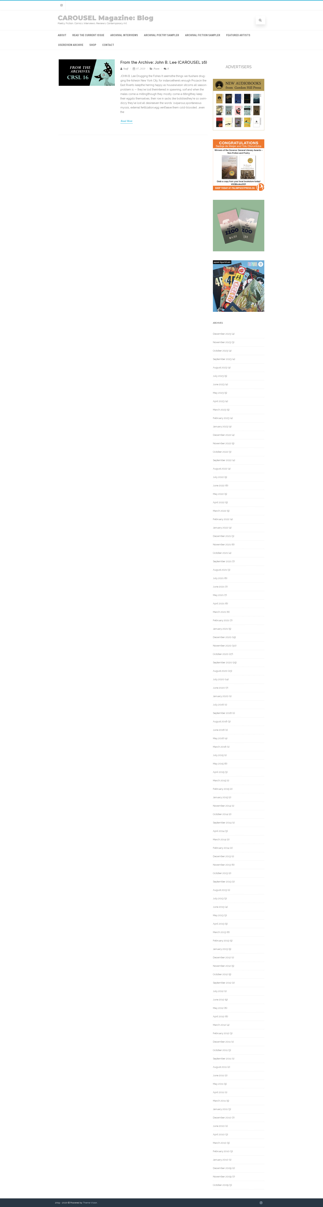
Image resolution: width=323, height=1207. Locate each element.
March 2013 (219, 932)
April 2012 (218, 1016)
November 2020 (222, 645)
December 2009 (222, 1168)
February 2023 (221, 418)
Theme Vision (90, 1202)
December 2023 (222, 333)
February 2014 (221, 847)
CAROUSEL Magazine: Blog (105, 18)
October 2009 (221, 1185)
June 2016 (219, 730)
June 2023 (218, 384)
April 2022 (218, 502)
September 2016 (222, 713)
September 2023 (222, 359)
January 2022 (220, 527)
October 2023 (220, 350)
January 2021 (220, 628)
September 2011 (222, 1058)
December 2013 (222, 856)
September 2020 (222, 662)
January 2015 (220, 797)
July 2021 (218, 578)
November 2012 (222, 965)
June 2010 (219, 1126)
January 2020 (220, 696)
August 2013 (220, 890)
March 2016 (219, 746)
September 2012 (222, 982)
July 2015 (218, 755)
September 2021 (222, 561)
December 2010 (222, 1117)
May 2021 (218, 595)
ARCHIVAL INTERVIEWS (124, 35)
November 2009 (222, 1176)
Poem (156, 68)
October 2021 (220, 553)
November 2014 (222, 805)
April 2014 (218, 831)
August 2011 (220, 1067)
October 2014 (220, 814)
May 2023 (218, 392)
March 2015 (219, 780)
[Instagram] (61, 5)
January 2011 (220, 1109)
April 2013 (218, 923)
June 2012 (218, 999)
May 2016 (218, 738)
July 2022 (218, 477)
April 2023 (218, 401)
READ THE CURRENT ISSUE (88, 35)
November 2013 (222, 864)
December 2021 (222, 536)
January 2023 (220, 426)
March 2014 (219, 839)
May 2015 (218, 763)
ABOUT (62, 35)
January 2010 (220, 1159)
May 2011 (218, 1083)
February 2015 (221, 788)
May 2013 (218, 915)
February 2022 (221, 519)
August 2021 (220, 569)
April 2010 (219, 1134)
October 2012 (220, 974)
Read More (126, 121)
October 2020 (220, 654)
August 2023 (220, 367)
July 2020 (218, 679)
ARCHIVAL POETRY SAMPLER (161, 35)
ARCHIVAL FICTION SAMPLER (202, 35)
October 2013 (220, 873)
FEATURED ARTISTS (238, 35)
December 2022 (222, 435)
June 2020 (219, 687)
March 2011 (219, 1100)
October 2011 (220, 1050)
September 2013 (222, 881)
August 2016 (220, 721)
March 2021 (219, 612)
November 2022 (222, 443)
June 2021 (218, 586)
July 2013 (218, 898)
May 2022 (218, 494)
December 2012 (222, 957)
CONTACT (108, 45)
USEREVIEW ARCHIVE (70, 45)
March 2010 (219, 1142)
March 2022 (219, 510)
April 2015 (218, 772)
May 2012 (218, 1008)
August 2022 (220, 468)
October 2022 (220, 451)
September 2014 (222, 822)
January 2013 (220, 949)
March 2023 (219, 409)
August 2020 (220, 671)
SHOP (92, 45)
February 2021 (221, 620)
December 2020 (222, 637)
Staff (125, 68)
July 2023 (218, 376)
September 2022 (222, 460)
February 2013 (221, 940)
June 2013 (218, 906)
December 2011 (222, 1041)
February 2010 (221, 1151)
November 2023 (222, 342)
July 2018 (218, 704)
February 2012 (221, 1033)
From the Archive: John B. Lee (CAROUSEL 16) (163, 62)
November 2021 (222, 544)
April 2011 (218, 1092)
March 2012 (219, 1024)
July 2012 (218, 991)
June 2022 (218, 485)
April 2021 (218, 603)
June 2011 (218, 1075)
